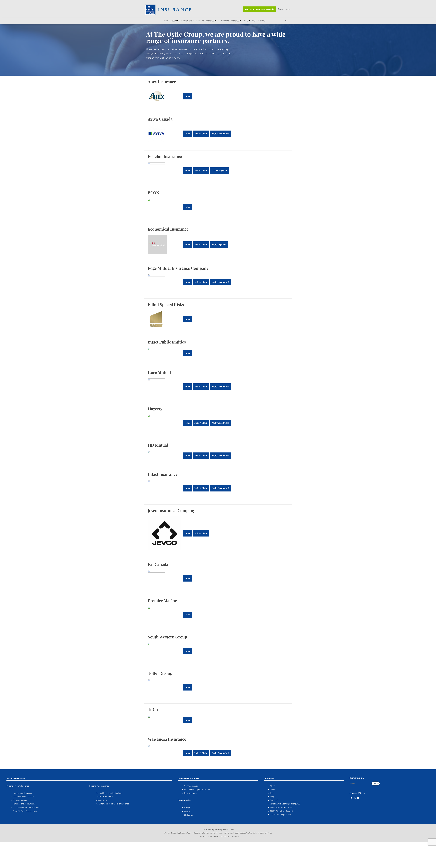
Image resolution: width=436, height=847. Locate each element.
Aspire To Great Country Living (25, 811)
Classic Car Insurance (104, 796)
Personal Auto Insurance (99, 786)
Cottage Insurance (20, 800)
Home (165, 20)
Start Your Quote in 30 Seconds (259, 9)
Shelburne (188, 815)
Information (269, 778)
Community (274, 800)
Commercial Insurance (228, 20)
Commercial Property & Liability (197, 789)
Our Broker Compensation (280, 814)
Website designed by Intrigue (175, 833)
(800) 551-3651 (285, 9)
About (173, 20)
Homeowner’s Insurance (22, 793)
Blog (254, 20)
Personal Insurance (205, 20)
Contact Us (250, 833)
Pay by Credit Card (220, 133)
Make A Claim (200, 133)
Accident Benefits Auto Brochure (109, 793)
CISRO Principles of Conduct (281, 811)
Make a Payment (219, 170)
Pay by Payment (219, 244)
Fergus (187, 811)
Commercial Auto (191, 786)
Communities (186, 20)
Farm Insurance (190, 793)
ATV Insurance (101, 800)
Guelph (187, 807)
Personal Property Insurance (17, 786)
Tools (245, 20)
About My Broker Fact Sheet (281, 807)
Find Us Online (228, 829)
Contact (262, 20)
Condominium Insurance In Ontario (27, 807)
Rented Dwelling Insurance (23, 796)
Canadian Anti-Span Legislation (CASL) (285, 804)
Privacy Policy (208, 829)
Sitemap (217, 829)
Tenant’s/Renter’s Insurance (24, 804)
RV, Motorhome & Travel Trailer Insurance (112, 804)
